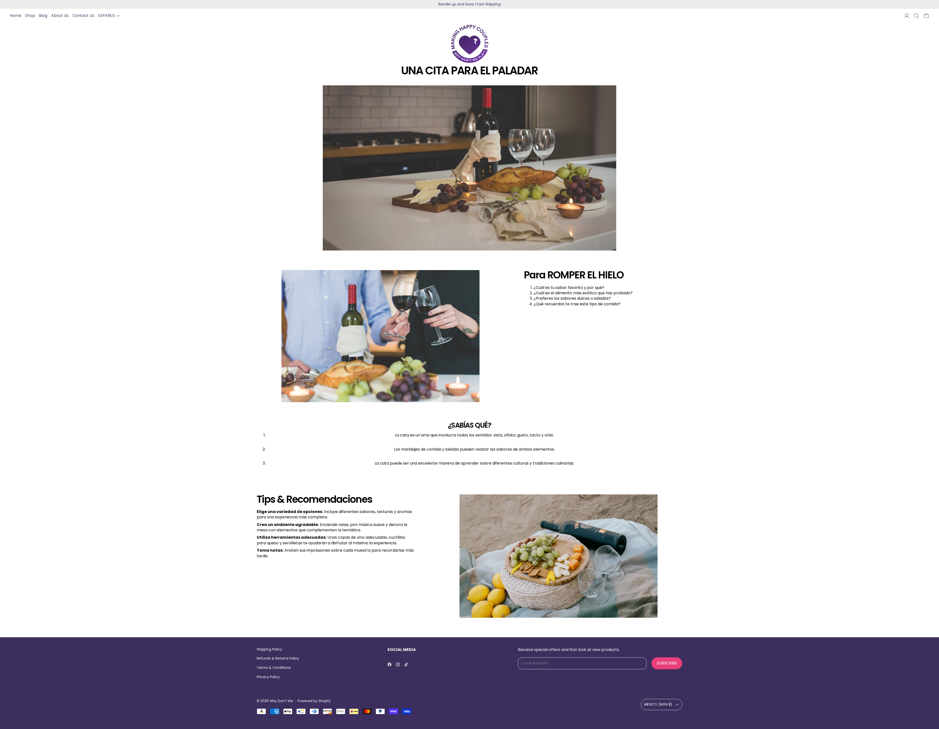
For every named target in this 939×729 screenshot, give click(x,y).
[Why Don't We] (469, 44)
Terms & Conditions (274, 667)
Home (15, 15)
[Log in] (907, 16)
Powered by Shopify (314, 701)
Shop (30, 15)
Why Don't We (281, 701)
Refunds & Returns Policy (278, 658)
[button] (916, 16)
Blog (43, 15)
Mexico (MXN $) (658, 704)
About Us (59, 15)
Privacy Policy (268, 676)
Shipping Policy (269, 649)
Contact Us (83, 15)
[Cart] (926, 16)
